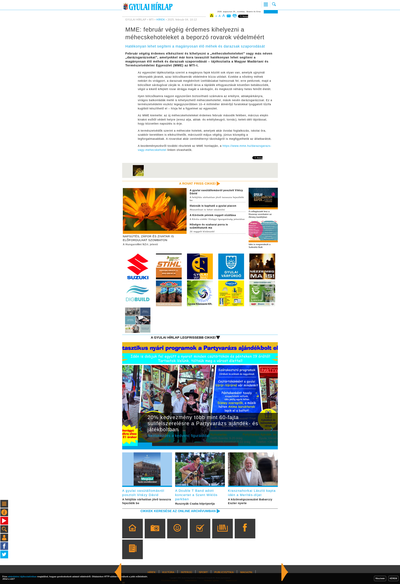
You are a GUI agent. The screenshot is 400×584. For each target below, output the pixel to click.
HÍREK (160, 19)
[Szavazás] (200, 533)
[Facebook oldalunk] (245, 533)
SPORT (203, 572)
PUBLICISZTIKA (224, 572)
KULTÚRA (168, 572)
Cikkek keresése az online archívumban (178, 511)
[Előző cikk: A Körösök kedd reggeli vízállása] (284, 572)
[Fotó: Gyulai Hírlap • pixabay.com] (138, 175)
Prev (142, 431)
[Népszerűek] (177, 533)
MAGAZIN (246, 572)
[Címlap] (132, 533)
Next (273, 431)
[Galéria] (155, 533)
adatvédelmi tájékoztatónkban (22, 576)
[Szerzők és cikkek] (132, 554)
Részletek (380, 578)
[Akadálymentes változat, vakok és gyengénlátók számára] (212, 16)
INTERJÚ (186, 572)
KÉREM (393, 578)
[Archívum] (222, 533)
